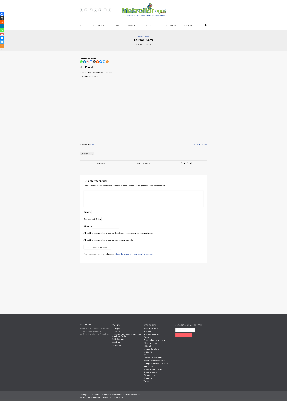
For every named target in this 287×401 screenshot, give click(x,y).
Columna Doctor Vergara (154, 340)
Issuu (92, 144)
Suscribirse (189, 25)
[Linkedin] (84, 61)
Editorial (116, 25)
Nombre (87, 212)
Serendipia (148, 378)
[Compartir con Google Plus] (188, 163)
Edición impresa (169, 25)
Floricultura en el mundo (154, 357)
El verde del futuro (151, 349)
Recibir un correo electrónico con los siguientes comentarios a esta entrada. (119, 233)
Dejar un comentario (143, 163)
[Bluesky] (100, 61)
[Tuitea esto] (184, 163)
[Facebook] (91, 61)
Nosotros (132, 25)
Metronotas (149, 366)
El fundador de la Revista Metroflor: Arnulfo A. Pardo (127, 335)
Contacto (149, 25)
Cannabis (147, 337)
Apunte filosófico (151, 328)
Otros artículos (150, 375)
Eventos (147, 355)
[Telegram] (104, 61)
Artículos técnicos (151, 334)
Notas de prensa (150, 372)
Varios (146, 381)
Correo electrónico (92, 219)
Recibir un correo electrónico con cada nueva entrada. (109, 240)
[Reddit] (97, 61)
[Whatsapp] (81, 61)
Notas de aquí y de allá (153, 369)
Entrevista (148, 352)
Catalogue (116, 328)
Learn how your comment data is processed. (134, 254)
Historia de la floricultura (154, 360)
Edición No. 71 (87, 154)
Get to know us (118, 339)
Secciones (97, 25)
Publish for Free (200, 144)
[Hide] (1, 50)
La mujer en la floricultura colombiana (159, 363)
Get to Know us (197, 10)
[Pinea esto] (191, 163)
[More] (107, 61)
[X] (94, 61)
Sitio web (88, 226)
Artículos (147, 331)
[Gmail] (87, 61)
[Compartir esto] (181, 163)
